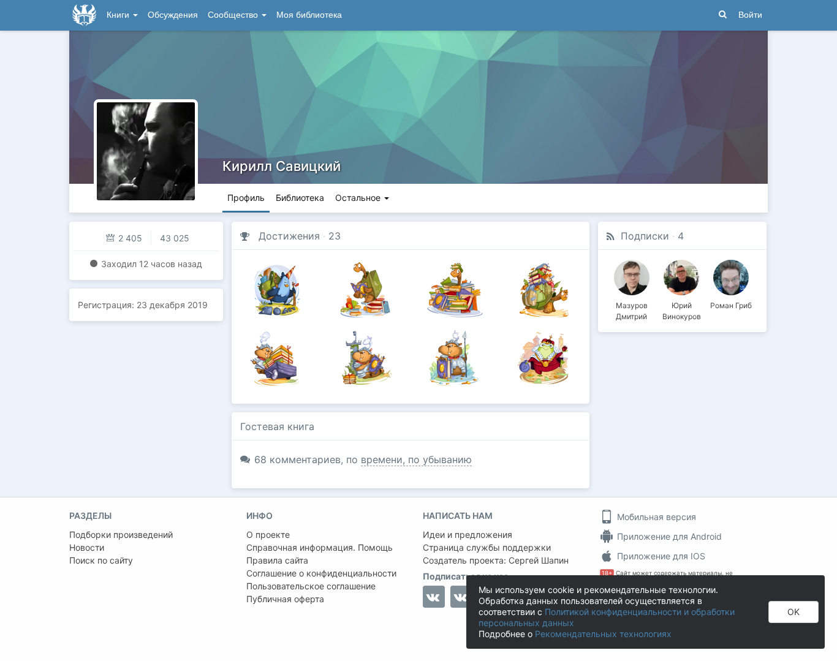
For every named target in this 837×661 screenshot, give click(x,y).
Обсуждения (173, 15)
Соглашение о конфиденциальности (321, 573)
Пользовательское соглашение (311, 586)
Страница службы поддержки (487, 547)
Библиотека (300, 197)
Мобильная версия (655, 517)
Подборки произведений (121, 534)
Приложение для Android (668, 536)
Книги (119, 15)
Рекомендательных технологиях (603, 634)
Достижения (289, 236)
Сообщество (234, 15)
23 (334, 236)
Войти (750, 15)
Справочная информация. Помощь (319, 547)
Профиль (246, 197)
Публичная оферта (285, 599)
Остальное (359, 197)
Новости (86, 547)
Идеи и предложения (467, 534)
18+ (607, 573)
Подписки (645, 236)
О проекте (268, 534)
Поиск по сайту (101, 560)
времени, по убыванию (416, 459)
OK (793, 611)
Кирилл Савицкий (281, 166)
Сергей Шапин (539, 560)
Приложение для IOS (660, 556)
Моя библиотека (309, 15)
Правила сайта (277, 560)
